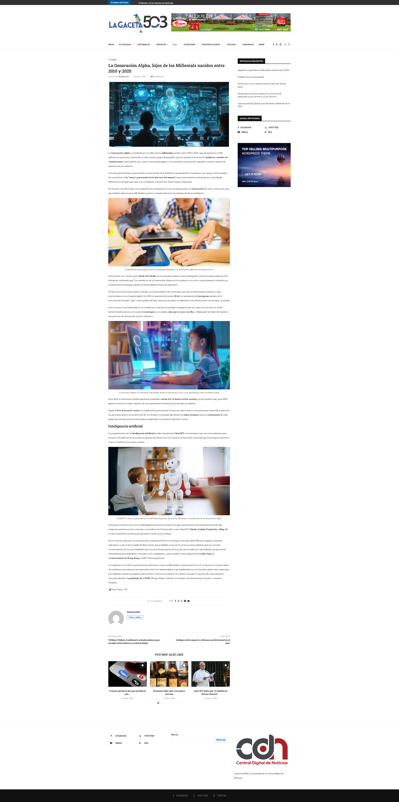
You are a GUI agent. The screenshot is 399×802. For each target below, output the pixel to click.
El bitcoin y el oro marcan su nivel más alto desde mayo (163, 2)
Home (261, 44)
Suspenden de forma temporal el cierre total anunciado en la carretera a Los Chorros (259, 95)
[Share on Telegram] (185, 600)
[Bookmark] (289, 44)
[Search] (285, 44)
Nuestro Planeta (211, 44)
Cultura (231, 44)
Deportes (161, 44)
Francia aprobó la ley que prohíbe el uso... (127, 692)
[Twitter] (277, 44)
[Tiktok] (280, 44)
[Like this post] (172, 600)
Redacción (124, 76)
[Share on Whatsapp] (182, 600)
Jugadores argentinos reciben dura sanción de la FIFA (263, 70)
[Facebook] (273, 44)
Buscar (174, 734)
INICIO (111, 44)
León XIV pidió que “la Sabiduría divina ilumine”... (210, 692)
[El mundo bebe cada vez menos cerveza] (169, 674)
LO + (175, 44)
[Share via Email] (188, 600)
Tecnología (189, 44)
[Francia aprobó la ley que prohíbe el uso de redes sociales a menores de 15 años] (127, 674)
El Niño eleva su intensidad (251, 76)
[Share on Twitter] (178, 600)
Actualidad (125, 44)
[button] (133, 2)
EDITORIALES (144, 44)
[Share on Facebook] (175, 600)
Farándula (248, 44)
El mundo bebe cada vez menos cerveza (169, 692)
